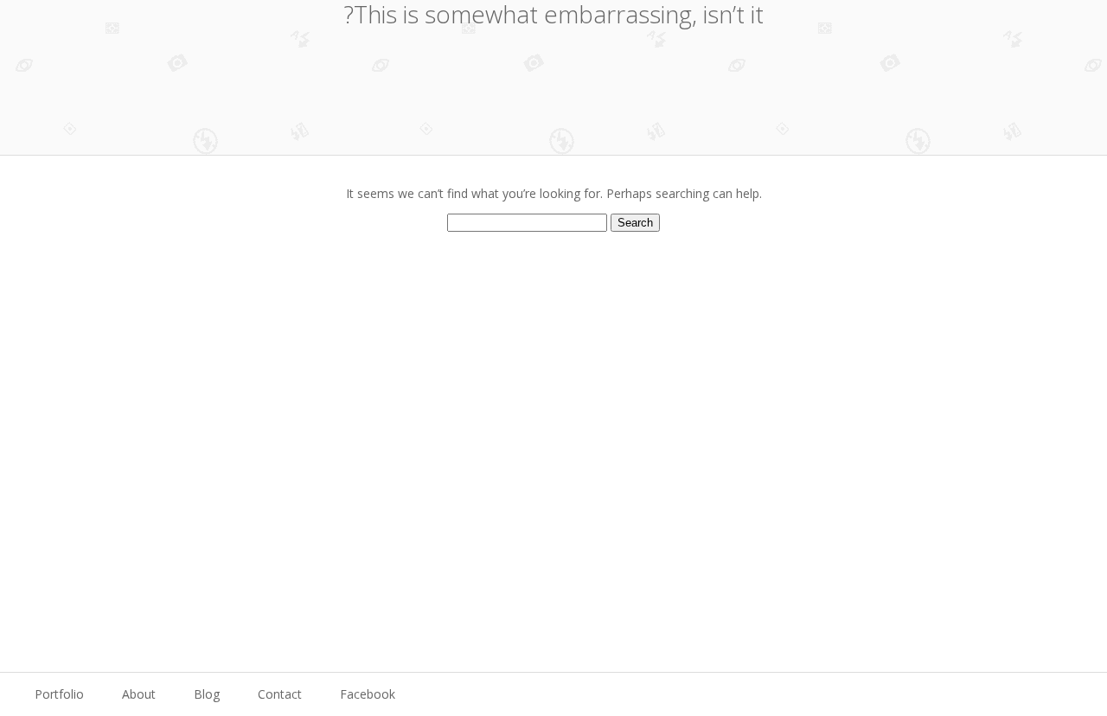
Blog (207, 694)
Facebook (367, 694)
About (139, 694)
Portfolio (59, 694)
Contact (280, 694)
